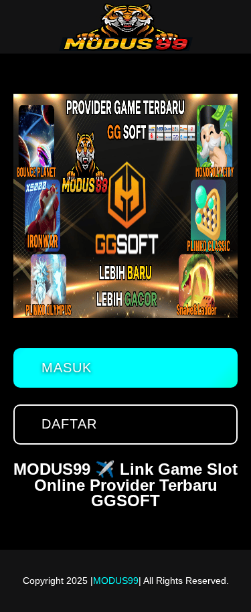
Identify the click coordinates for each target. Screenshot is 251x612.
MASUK (66, 367)
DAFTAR (69, 423)
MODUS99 (116, 580)
